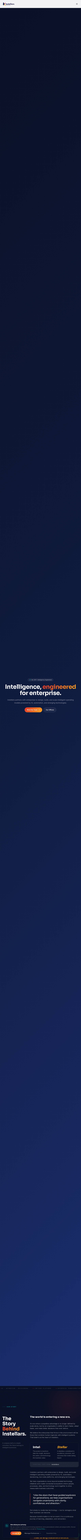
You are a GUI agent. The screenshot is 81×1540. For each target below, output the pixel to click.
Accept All (15, 1533)
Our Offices (50, 710)
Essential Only (51, 1533)
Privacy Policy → (41, 1529)
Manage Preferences (32, 1533)
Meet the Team (32, 710)
